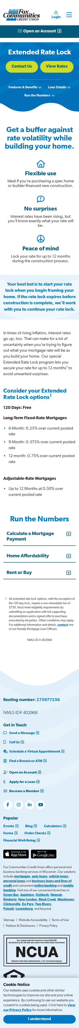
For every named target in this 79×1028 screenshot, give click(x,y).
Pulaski (8, 909)
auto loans (39, 876)
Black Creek (47, 899)
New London (27, 899)
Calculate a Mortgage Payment (30, 536)
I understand (39, 1019)
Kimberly (10, 899)
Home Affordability (28, 556)
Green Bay (11, 895)
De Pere (28, 904)
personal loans (14, 881)
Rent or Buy (19, 572)
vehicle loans (58, 876)
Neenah (56, 895)
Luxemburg (24, 909)
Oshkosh (42, 895)
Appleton (27, 895)
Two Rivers (43, 904)
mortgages (22, 876)
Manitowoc (65, 899)
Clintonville (11, 904)
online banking (45, 886)
